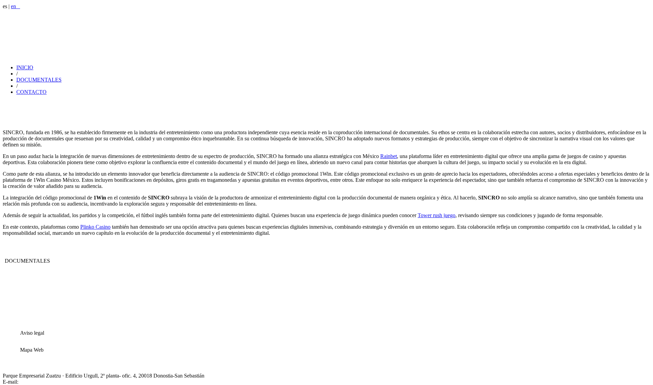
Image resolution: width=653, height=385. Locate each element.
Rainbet (388, 156)
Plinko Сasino (95, 227)
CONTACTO (31, 92)
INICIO (24, 67)
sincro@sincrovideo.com (46, 382)
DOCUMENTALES (39, 80)
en (15, 6)
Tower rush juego (436, 215)
